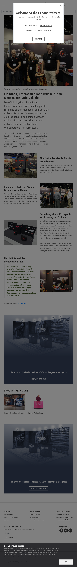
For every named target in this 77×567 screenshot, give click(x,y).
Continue (38, 39)
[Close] (60, 6)
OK (66, 562)
